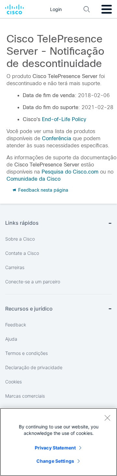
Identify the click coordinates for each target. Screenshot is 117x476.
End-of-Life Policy (64, 119)
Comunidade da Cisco (33, 179)
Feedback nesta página (42, 190)
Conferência (56, 138)
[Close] (107, 417)
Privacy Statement (55, 447)
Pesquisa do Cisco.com (70, 172)
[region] (58, 442)
